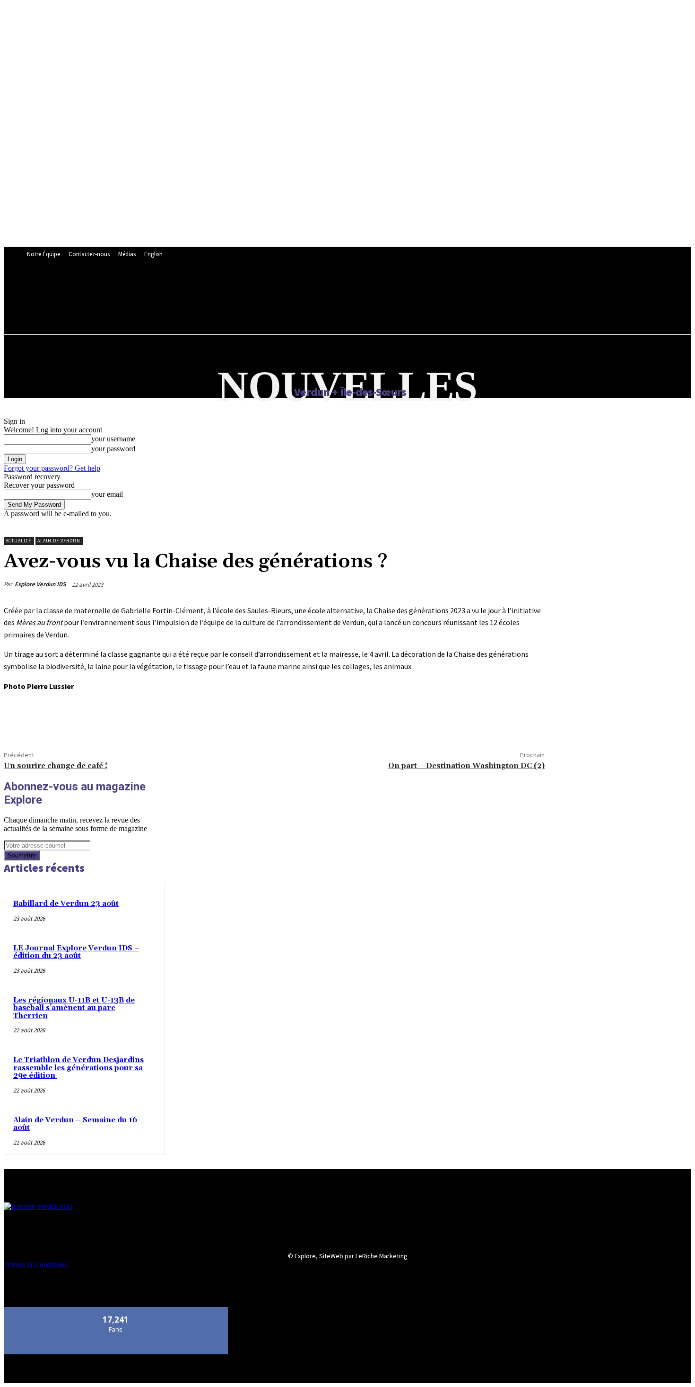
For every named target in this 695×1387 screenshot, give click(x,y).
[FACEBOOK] (236, 288)
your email (107, 494)
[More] (88, 719)
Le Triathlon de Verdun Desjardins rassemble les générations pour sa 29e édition (78, 1068)
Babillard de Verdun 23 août (66, 903)
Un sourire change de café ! (55, 765)
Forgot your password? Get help (52, 468)
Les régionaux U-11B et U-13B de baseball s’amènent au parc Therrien (74, 1008)
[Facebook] (19, 719)
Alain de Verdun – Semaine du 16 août (75, 1124)
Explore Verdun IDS (40, 584)
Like (116, 1310)
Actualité (18, 540)
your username (113, 439)
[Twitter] (53, 719)
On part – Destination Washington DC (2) (466, 765)
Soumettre (22, 855)
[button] (241, 308)
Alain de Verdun (58, 540)
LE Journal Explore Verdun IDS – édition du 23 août (76, 952)
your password (113, 449)
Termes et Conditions (35, 1265)
